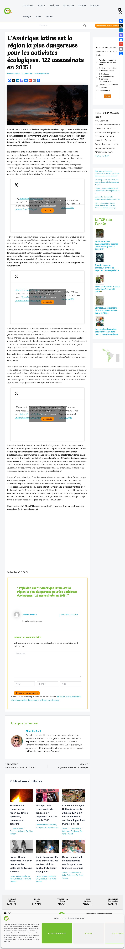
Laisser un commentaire (71, 828)
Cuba (64, 875)
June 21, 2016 (67, 207)
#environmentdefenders (27, 290)
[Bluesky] (121, 39)
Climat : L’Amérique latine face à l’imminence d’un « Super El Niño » (107, 190)
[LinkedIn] (121, 30)
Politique (39, 828)
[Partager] (121, 53)
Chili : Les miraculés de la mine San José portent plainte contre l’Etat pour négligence (47, 864)
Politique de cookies (48, 206)
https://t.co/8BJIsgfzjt (26, 209)
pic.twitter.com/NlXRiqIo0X (28, 300)
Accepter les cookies (57, 933)
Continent (13, 831)
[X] (120, 12)
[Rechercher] (85, 25)
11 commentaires (16, 828)
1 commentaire (42, 825)
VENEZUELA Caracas (62, 902)
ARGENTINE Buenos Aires (113, 902)
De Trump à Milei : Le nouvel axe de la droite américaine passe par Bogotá (107, 182)
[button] (44, 5)
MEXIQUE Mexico (12, 902)
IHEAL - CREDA (102, 156)
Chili (37, 879)
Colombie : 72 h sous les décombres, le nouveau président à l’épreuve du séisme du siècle (107, 173)
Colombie (66, 831)
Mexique (53, 825)
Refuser (88, 933)
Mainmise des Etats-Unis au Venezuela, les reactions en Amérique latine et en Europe (105, 205)
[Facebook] (119, 9)
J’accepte (47, 210)
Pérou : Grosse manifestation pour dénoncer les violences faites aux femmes (21, 864)
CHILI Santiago (87, 902)
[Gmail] (121, 44)
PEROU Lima (37, 902)
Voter (107, 96)
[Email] (121, 48)
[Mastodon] (121, 35)
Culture (21, 831)
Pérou (12, 879)
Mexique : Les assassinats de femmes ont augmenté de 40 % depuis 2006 (46, 813)
